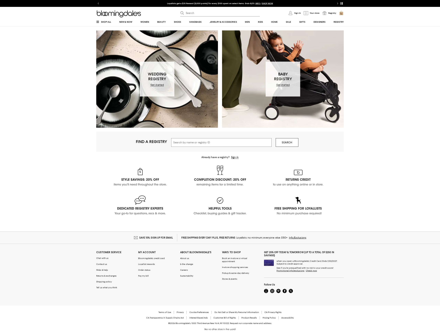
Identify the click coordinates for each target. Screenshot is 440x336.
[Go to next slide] (338, 3)
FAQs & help (102, 270)
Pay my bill (143, 276)
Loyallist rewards (146, 264)
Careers (184, 270)
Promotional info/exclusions (290, 270)
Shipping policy (104, 281)
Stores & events (229, 279)
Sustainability (186, 276)
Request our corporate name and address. (251, 323)
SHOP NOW (267, 3)
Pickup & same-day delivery (235, 273)
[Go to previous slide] (98, 3)
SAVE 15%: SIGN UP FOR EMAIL (156, 237)
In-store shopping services (235, 267)
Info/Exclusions (297, 237)
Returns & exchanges (106, 276)
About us (184, 258)
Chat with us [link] (102, 258)
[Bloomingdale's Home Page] (118, 13)
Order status (144, 270)
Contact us (101, 264)
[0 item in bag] (341, 13)
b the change (186, 264)
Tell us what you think (106, 287)
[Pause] (342, 3)
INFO (257, 3)
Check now (311, 270)
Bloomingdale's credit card (151, 258)
